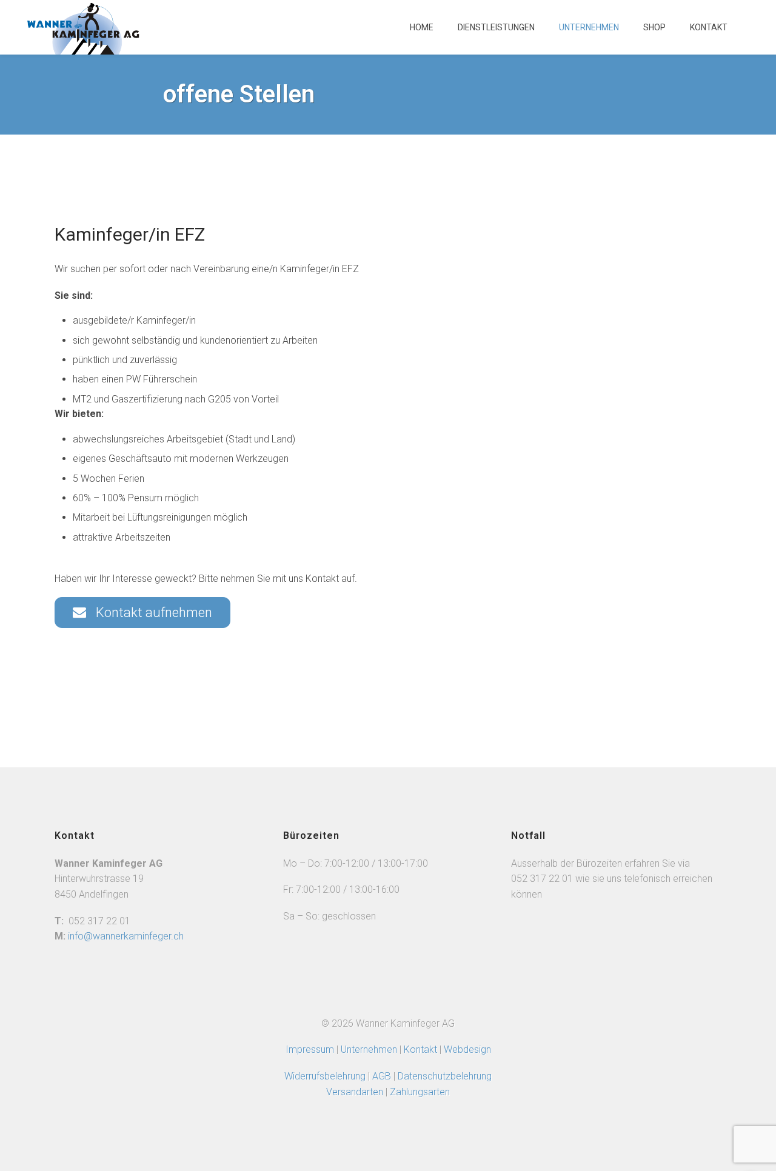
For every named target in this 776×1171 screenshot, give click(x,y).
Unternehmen (589, 27)
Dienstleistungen (496, 27)
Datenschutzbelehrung (445, 1076)
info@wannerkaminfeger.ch (126, 936)
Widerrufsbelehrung (325, 1076)
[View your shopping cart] (752, 33)
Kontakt (709, 27)
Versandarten (354, 1092)
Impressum (310, 1049)
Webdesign (467, 1049)
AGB (382, 1076)
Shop (654, 27)
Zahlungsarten (420, 1092)
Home (421, 27)
